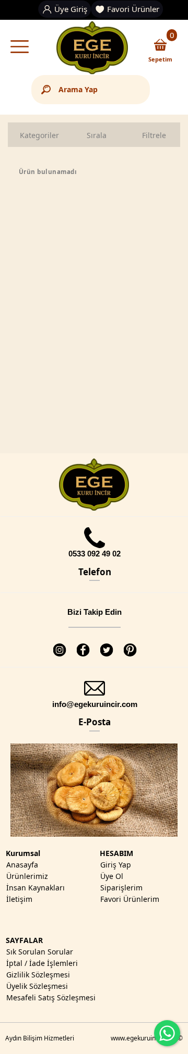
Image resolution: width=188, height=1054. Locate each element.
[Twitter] (106, 644)
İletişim (19, 899)
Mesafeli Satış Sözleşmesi (51, 997)
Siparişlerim (121, 887)
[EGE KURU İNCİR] (92, 48)
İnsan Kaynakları (35, 887)
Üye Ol (111, 876)
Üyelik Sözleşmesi (37, 986)
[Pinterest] (130, 644)
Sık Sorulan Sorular (39, 952)
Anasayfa (22, 865)
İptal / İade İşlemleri (42, 963)
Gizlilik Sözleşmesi (38, 974)
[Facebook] (83, 644)
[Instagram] (59, 644)
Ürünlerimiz (27, 876)
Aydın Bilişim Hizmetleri (39, 1038)
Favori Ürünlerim (129, 899)
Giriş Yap (115, 865)
